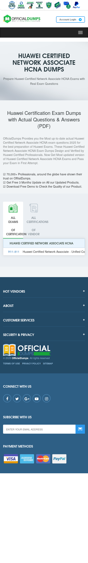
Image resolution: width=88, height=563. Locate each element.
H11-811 (13, 252)
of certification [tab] (14, 225)
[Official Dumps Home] (44, 350)
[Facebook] (7, 398)
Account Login (68, 19)
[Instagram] (46, 398)
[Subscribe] (80, 429)
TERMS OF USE (11, 363)
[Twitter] (17, 398)
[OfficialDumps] (22, 19)
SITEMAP (48, 363)
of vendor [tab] (35, 225)
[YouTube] (37, 398)
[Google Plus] (27, 398)
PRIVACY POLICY (31, 363)
